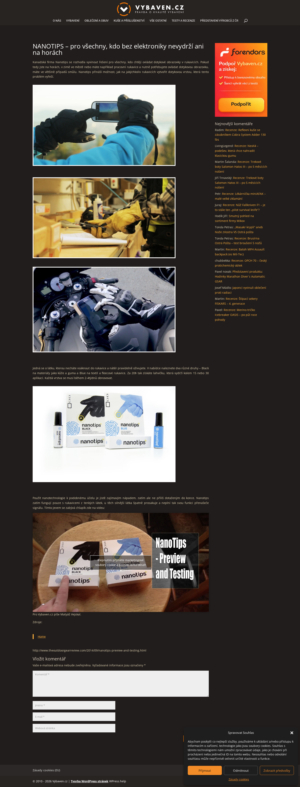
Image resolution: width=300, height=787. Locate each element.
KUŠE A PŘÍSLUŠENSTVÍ (129, 20)
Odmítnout (241, 770)
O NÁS (57, 20)
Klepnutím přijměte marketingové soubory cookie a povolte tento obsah (120, 562)
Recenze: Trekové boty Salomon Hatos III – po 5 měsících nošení (241, 166)
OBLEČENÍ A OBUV (96, 20)
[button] (292, 733)
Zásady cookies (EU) (46, 770)
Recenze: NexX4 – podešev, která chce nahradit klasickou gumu (236, 151)
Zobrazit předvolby (276, 770)
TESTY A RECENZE (183, 20)
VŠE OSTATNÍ (158, 20)
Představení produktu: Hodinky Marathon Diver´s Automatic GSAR (240, 276)
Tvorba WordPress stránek (89, 781)
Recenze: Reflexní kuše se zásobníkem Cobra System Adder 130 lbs (240, 135)
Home (42, 636)
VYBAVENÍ (72, 20)
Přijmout (205, 770)
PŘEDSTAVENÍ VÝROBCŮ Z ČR (219, 20)
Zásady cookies (239, 779)
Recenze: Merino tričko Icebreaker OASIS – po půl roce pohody (236, 315)
